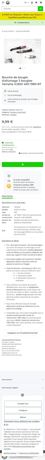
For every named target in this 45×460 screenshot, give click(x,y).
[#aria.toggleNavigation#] (3, 1)
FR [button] (25, 2)
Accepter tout (23, 404)
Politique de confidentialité (29, 453)
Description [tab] (7, 196)
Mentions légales (10, 453)
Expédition (37, 127)
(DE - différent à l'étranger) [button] (9, 150)
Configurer (23, 410)
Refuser (23, 417)
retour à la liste (8, 31)
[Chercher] (40, 8)
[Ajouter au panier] (4, 37)
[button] (32, 2)
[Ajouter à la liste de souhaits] (38, 43)
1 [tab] (20, 68)
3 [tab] (25, 68)
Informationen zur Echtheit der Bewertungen (21, 457)
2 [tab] (22, 68)
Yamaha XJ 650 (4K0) (18, 112)
